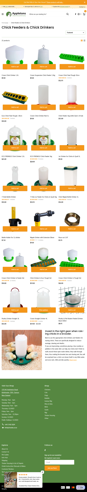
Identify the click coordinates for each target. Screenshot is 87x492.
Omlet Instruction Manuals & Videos (13, 466)
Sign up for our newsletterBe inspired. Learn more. (53, 456)
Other (46, 418)
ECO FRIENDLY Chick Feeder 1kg (41, 156)
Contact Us (5, 452)
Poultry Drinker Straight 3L (10, 318)
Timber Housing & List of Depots (12, 463)
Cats (46, 392)
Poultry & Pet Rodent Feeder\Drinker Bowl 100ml (71, 320)
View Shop (3, 14)
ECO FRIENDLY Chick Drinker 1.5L (13, 156)
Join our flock (52, 468)
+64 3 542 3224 (10, 424)
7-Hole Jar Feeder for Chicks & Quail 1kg (43, 197)
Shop (47, 386)
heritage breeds (64, 6)
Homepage (5, 23)
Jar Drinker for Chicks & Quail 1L (69, 156)
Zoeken (67, 14)
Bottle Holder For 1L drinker (11, 237)
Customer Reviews (8, 469)
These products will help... (54, 2)
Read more (73, 360)
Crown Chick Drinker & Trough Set (70, 278)
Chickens (47, 389)
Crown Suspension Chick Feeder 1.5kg (42, 75)
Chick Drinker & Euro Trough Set (40, 278)
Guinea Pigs (48, 401)
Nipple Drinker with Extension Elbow (42, 237)
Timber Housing (50, 415)
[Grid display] (82, 40)
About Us (5, 449)
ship (6, 6)
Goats (46, 410)
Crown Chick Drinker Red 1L (39, 116)
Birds (46, 407)
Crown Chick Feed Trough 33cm (69, 75)
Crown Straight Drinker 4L (38, 318)
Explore (5, 445)
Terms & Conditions (8, 472)
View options (43, 310)
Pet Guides (5, 455)
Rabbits (47, 398)
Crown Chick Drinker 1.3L (10, 75)
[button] (42, 472)
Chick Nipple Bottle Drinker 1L (69, 197)
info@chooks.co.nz (11, 428)
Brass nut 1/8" (63, 237)
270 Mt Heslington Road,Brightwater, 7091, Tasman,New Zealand (10, 392)
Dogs (46, 395)
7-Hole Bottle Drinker (9, 197)
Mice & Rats (49, 404)
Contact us (82, 7)
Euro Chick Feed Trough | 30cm (12, 116)
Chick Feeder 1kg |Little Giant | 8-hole (71, 116)
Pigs (46, 412)
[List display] (84, 40)
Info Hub (5, 457)
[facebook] (45, 450)
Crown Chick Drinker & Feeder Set (13, 278)
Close (84, 2)
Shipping (4, 460)
